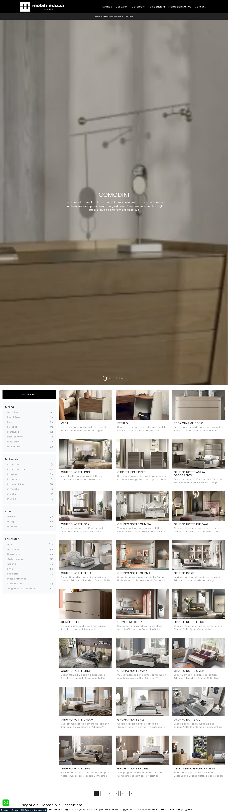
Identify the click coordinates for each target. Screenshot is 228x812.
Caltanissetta (15, 559)
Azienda (107, 6)
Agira (10, 544)
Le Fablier (12, 426)
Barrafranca (14, 554)
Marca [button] (9, 407)
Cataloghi (138, 6)
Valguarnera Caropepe (21, 588)
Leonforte (13, 573)
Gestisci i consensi (35, 810)
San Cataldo (14, 583)
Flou (9, 422)
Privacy (5, 810)
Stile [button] (8, 511)
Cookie (16, 810)
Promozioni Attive (179, 6)
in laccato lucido (17, 464)
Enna (10, 568)
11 (131, 793)
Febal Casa (14, 417)
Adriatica (12, 412)
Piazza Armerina (17, 578)
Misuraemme (15, 436)
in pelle (11, 494)
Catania (12, 563)
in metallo (13, 489)
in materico (14, 479)
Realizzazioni (156, 6)
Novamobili (14, 446)
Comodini (128, 16)
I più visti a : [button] (13, 539)
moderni (12, 526)
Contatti (200, 6)
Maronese (13, 431)
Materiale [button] (11, 459)
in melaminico (15, 484)
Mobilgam (13, 441)
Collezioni (122, 6)
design (11, 521)
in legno (12, 474)
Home (97, 16)
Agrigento (13, 549)
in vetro (11, 498)
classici (11, 516)
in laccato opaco (17, 469)
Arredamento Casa (111, 16)
